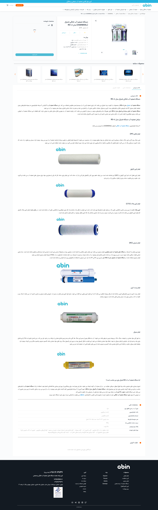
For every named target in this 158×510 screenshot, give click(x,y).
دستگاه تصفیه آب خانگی (121, 14)
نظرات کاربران (116, 88)
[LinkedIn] (79, 503)
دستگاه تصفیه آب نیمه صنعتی (122, 484)
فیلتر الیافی (126, 476)
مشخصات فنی (127, 88)
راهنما (84, 492)
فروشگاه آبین (142, 14)
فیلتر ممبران (126, 481)
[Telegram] (75, 503)
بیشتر (34, 30)
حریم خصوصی (82, 486)
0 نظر (75, 33)
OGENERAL (110, 14)
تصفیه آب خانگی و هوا (132, 14)
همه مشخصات (83, 53)
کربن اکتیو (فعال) (125, 486)
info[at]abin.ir (58, 479)
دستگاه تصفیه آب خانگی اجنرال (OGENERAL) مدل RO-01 (93, 14)
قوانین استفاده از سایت (80, 484)
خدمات (84, 489)
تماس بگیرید (34, 55)
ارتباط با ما (11, 5)
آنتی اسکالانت (125, 479)
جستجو (18, 5)
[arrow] (102, 52)
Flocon (105, 479)
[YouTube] (72, 503)
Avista (105, 481)
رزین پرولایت (126, 489)
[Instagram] (82, 503)
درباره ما (84, 479)
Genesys (105, 484)
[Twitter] (85, 503)
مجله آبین (83, 476)
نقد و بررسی (136, 88)
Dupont (105, 476)
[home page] (146, 5)
